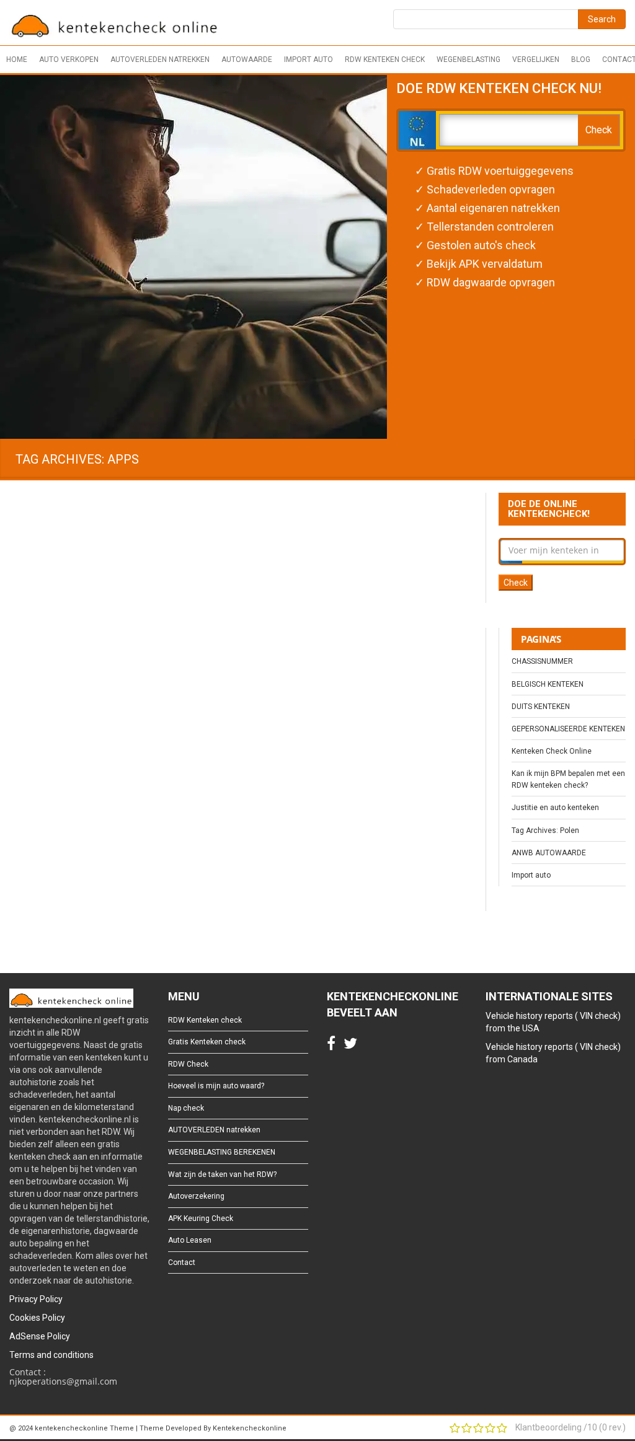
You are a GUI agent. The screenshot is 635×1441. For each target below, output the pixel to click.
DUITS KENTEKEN (541, 706)
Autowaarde (246, 59)
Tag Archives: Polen (545, 830)
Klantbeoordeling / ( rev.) (570, 1427)
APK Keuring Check (200, 1218)
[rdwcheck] (114, 24)
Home (16, 59)
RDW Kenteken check (385, 59)
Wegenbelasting (468, 59)
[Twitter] (350, 1046)
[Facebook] (331, 1046)
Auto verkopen (69, 59)
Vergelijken (535, 59)
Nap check (186, 1108)
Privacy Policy (36, 1299)
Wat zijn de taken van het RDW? (222, 1174)
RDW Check (188, 1064)
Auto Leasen (189, 1240)
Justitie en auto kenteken (555, 807)
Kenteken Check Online (552, 751)
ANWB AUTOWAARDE (549, 852)
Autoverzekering (196, 1196)
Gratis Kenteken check (207, 1042)
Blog (580, 59)
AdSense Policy (39, 1336)
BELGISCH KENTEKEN (548, 684)
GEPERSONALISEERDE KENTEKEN (568, 729)
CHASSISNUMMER (542, 661)
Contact (181, 1262)
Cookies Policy (37, 1318)
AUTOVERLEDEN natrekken (160, 59)
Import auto (308, 59)
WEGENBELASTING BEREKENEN (221, 1152)
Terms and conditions (51, 1355)
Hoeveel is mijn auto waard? (216, 1086)
